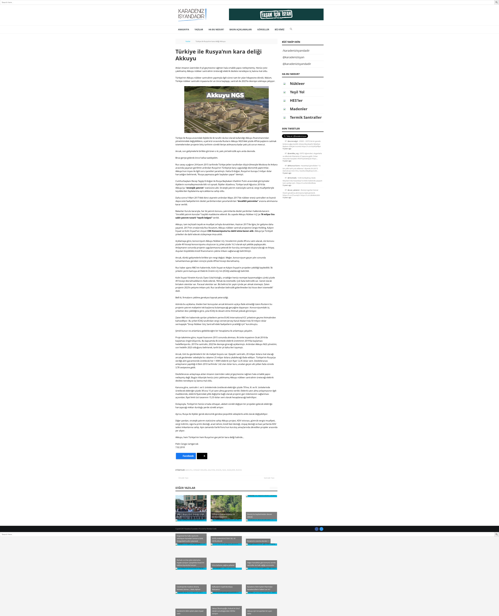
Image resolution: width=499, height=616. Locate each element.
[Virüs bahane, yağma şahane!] (226, 544)
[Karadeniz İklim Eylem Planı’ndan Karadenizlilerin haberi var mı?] (261, 569)
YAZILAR (199, 29)
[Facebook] (317, 529)
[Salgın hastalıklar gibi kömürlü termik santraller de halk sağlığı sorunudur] (261, 544)
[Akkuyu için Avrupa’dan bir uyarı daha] (261, 593)
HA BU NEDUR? (216, 29)
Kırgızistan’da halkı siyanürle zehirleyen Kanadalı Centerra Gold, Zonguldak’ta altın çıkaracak (190, 538)
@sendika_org (293, 153)
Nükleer (231, 470)
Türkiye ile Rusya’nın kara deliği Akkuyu (218, 55)
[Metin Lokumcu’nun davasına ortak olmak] (191, 510)
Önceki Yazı (182, 478)
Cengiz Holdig (200, 470)
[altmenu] (276, 14)
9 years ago (287, 148)
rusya (239, 470)
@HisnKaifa (292, 178)
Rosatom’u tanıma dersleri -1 (258, 541)
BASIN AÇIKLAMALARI (240, 29)
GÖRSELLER (263, 29)
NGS (224, 470)
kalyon (211, 470)
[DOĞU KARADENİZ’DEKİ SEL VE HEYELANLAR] (226, 520)
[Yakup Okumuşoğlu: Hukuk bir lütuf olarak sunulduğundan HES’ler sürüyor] (226, 593)
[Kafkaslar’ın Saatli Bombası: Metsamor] (226, 569)
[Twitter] (321, 529)
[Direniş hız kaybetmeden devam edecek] (261, 496)
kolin (218, 470)
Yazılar (187, 41)
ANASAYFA (183, 29)
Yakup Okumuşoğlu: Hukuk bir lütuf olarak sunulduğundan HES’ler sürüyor (226, 611)
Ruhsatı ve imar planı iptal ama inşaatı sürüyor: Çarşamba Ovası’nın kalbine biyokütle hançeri (190, 562)
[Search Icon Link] (291, 29)
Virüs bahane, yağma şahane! (223, 565)
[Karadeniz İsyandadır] (191, 15)
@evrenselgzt (293, 141)
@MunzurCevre (294, 165)
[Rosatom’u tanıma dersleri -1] (261, 520)
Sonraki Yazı (270, 478)
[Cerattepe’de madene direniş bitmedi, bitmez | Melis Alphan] (191, 569)
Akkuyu (188, 470)
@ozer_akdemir (294, 190)
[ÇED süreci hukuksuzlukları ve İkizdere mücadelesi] (226, 510)
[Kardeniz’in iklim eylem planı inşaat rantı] (191, 593)
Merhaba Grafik (211, 529)
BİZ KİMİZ (279, 29)
